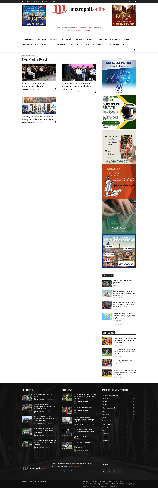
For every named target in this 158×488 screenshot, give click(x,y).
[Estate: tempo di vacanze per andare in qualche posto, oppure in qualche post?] (107, 293)
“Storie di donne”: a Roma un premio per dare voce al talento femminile (77, 86)
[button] (133, 49)
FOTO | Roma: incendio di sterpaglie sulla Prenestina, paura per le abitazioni (85, 420)
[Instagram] (129, 1)
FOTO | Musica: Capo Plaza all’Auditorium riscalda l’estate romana (84, 432)
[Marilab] (119, 77)
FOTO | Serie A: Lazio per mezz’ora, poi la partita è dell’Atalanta (82, 445)
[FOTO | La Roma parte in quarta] (107, 362)
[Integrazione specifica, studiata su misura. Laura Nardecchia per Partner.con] (119, 147)
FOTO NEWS (67, 390)
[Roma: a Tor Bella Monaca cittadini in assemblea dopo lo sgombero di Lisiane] (27, 419)
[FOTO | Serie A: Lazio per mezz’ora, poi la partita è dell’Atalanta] (67, 445)
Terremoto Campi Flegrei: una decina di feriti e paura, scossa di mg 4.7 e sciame (124, 316)
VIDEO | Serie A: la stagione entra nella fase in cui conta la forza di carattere (45, 442)
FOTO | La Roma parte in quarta (124, 360)
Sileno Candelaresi (28, 122)
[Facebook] (126, 1)
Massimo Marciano (83, 30)
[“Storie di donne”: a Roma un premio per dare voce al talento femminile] (79, 72)
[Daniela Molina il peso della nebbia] (119, 181)
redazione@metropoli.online (67, 471)
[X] (132, 1)
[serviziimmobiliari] (119, 251)
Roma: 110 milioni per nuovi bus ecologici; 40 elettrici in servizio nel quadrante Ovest (124, 304)
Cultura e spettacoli (65, 434)
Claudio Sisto (41, 423)
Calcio (23, 400)
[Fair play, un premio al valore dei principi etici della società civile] (39, 105)
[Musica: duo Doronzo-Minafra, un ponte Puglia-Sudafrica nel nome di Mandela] (107, 373)
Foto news (65, 423)
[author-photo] (35, 399)
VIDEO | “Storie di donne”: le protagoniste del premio (35, 85)
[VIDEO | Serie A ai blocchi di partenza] (107, 283)
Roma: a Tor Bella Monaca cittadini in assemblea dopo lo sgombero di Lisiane (44, 419)
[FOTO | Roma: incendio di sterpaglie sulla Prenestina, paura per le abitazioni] (67, 420)
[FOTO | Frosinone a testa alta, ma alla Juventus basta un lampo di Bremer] (107, 352)
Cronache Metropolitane (26, 421)
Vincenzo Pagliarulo (83, 437)
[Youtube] (135, 1)
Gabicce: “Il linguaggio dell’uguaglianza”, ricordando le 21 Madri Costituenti (44, 407)
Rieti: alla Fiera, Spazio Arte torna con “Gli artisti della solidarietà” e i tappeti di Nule (125, 340)
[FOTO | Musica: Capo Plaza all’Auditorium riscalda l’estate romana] (67, 432)
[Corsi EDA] (119, 112)
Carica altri (118, 325)
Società (24, 80)
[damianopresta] (119, 216)
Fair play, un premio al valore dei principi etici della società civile (38, 118)
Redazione (25, 89)
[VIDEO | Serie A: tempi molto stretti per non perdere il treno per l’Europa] (27, 431)
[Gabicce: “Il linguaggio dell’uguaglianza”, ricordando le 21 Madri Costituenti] (27, 407)
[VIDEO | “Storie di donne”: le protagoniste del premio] (39, 72)
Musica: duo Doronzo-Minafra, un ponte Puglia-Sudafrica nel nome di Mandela (125, 372)
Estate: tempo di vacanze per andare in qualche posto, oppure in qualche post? (124, 293)
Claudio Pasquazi (82, 401)
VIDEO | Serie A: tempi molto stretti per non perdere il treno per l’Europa (44, 431)
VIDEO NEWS (27, 390)
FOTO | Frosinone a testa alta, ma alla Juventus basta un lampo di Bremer (125, 351)
